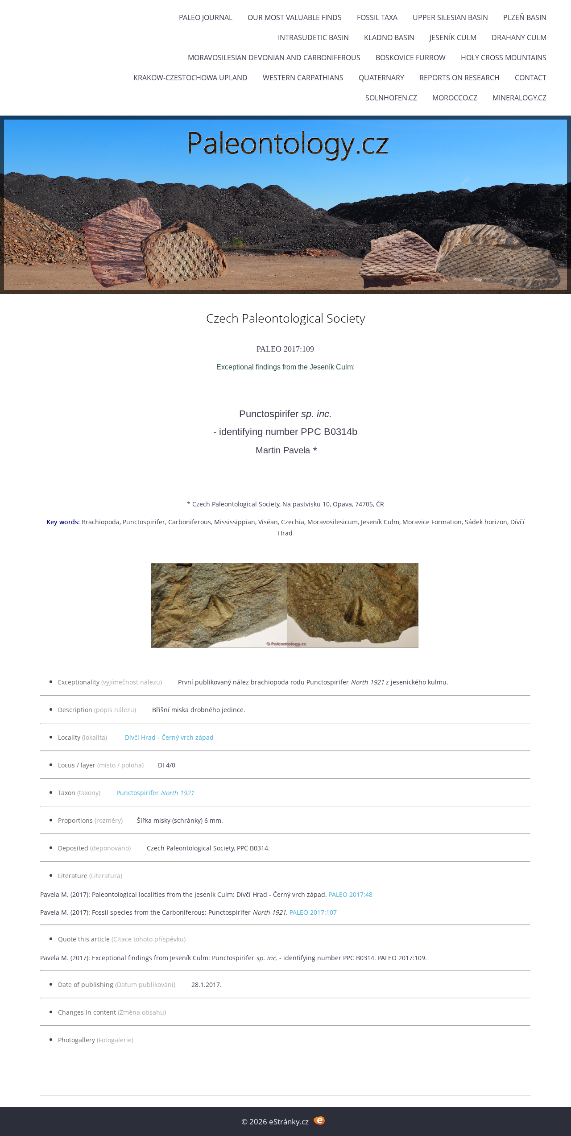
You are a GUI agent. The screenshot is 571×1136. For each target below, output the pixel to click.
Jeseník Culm (453, 37)
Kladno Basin (389, 37)
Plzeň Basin (524, 17)
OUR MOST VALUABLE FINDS (295, 17)
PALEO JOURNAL (205, 17)
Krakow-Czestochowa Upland (190, 78)
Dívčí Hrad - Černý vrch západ (169, 737)
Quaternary (381, 78)
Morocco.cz (454, 98)
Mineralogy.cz (519, 98)
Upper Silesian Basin (450, 17)
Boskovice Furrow (411, 57)
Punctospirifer (155, 792)
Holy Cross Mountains (503, 57)
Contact (530, 78)
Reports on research (459, 78)
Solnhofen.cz (391, 98)
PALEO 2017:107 (313, 912)
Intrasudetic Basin (313, 37)
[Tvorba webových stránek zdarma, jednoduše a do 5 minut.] (319, 1120)
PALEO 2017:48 (350, 894)
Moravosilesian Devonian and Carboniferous (274, 57)
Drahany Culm (519, 37)
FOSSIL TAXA (377, 17)
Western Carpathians (303, 78)
